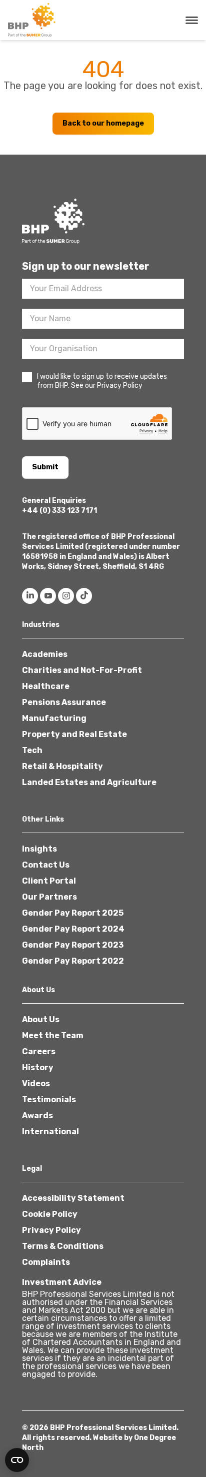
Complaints (46, 1262)
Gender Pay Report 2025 (73, 913)
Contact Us (46, 865)
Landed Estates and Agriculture (89, 782)
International (50, 1131)
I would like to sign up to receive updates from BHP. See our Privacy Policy (102, 381)
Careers (39, 1051)
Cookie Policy (50, 1214)
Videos (36, 1083)
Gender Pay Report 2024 (73, 929)
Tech (32, 750)
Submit (45, 467)
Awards (37, 1115)
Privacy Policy (51, 1230)
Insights (39, 849)
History (38, 1067)
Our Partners (49, 897)
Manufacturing (54, 718)
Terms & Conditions (63, 1246)
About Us (41, 1019)
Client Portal (49, 881)
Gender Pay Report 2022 (73, 961)
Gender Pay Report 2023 (73, 945)
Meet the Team (53, 1035)
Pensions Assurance (64, 702)
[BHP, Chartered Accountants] (33, 20)
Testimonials (49, 1099)
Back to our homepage (103, 123)
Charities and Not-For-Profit (82, 670)
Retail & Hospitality (62, 766)
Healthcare (46, 686)
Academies (45, 654)
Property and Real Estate (74, 734)
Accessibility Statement (73, 1198)
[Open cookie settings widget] (17, 1460)
